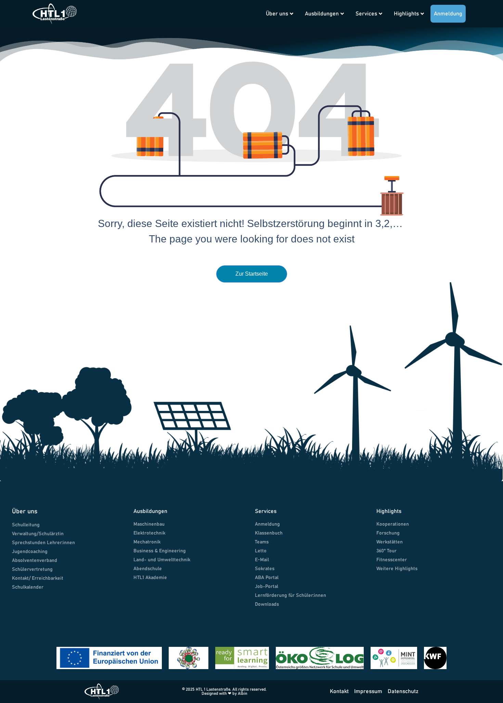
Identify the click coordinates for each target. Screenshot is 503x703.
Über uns (277, 13)
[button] (250, 7)
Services (366, 13)
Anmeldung (448, 13)
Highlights (406, 13)
